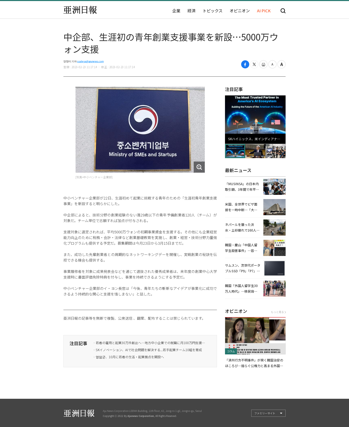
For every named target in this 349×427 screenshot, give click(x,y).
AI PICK (264, 11)
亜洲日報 (80, 10)
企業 (176, 11)
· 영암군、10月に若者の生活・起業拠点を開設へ (128, 356)
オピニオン (240, 11)
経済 (191, 11)
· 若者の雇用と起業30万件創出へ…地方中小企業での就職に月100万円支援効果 (149, 342)
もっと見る (277, 312)
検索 (283, 10)
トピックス (213, 11)
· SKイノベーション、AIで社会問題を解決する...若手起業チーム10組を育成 (147, 349)
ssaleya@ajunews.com (90, 61)
